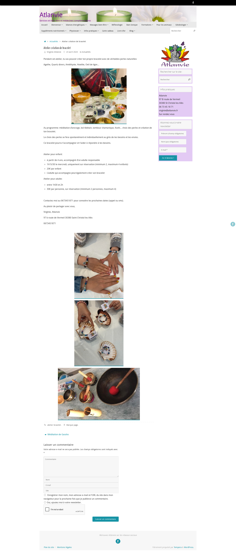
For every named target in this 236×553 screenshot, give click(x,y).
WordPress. (189, 547)
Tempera (178, 547)
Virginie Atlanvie (54, 52)
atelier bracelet (54, 425)
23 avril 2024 (72, 52)
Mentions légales (64, 547)
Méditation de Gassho (58, 434)
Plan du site (49, 547)
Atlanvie (50, 14)
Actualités (54, 41)
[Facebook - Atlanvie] (193, 2)
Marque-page (72, 425)
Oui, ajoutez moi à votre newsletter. (63, 502)
